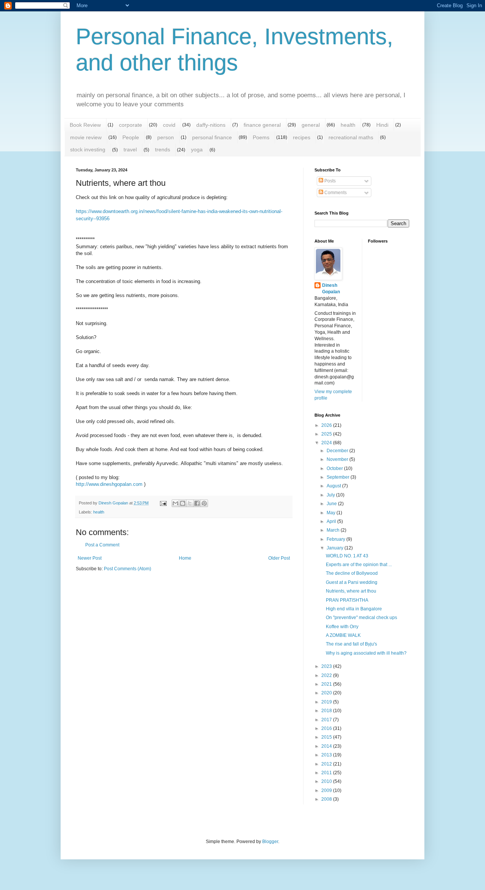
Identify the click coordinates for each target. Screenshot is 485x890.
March (334, 530)
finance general (262, 125)
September (338, 477)
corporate (130, 125)
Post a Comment (102, 545)
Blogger (270, 841)
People (130, 137)
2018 (327, 710)
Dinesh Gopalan (331, 288)
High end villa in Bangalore (354, 608)
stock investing (87, 149)
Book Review (85, 125)
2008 (327, 799)
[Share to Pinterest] (204, 503)
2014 (327, 746)
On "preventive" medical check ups (361, 617)
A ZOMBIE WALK (343, 635)
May (331, 512)
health (348, 125)
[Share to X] (190, 503)
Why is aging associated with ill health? (366, 653)
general (311, 125)
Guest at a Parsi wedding (351, 582)
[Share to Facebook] (197, 503)
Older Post (279, 558)
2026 (327, 425)
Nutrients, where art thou (351, 591)
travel (130, 149)
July (331, 495)
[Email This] (175, 503)
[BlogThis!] (182, 503)
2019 (327, 702)
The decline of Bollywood (352, 573)
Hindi (382, 125)
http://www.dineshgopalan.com (109, 484)
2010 (327, 781)
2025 (327, 434)
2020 (327, 693)
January (335, 548)
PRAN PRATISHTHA (347, 600)
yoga (197, 149)
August (334, 486)
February (336, 539)
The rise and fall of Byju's (351, 644)
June (332, 503)
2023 (327, 666)
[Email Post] (163, 503)
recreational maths (351, 137)
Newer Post (90, 558)
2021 (327, 684)
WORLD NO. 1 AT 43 (347, 556)
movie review (86, 137)
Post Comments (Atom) (127, 568)
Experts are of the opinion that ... (359, 564)
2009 (327, 790)
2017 (327, 719)
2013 (327, 755)
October (335, 468)
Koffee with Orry (342, 626)
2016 (327, 728)
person (165, 137)
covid (169, 125)
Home (185, 558)
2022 (327, 675)
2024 (327, 442)
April (332, 521)
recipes (301, 137)
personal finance (212, 137)
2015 (327, 737)
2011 (327, 772)
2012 (327, 764)
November (338, 459)
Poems (261, 137)
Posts (329, 181)
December (338, 450)
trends (162, 149)
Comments (335, 192)
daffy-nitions (210, 125)
